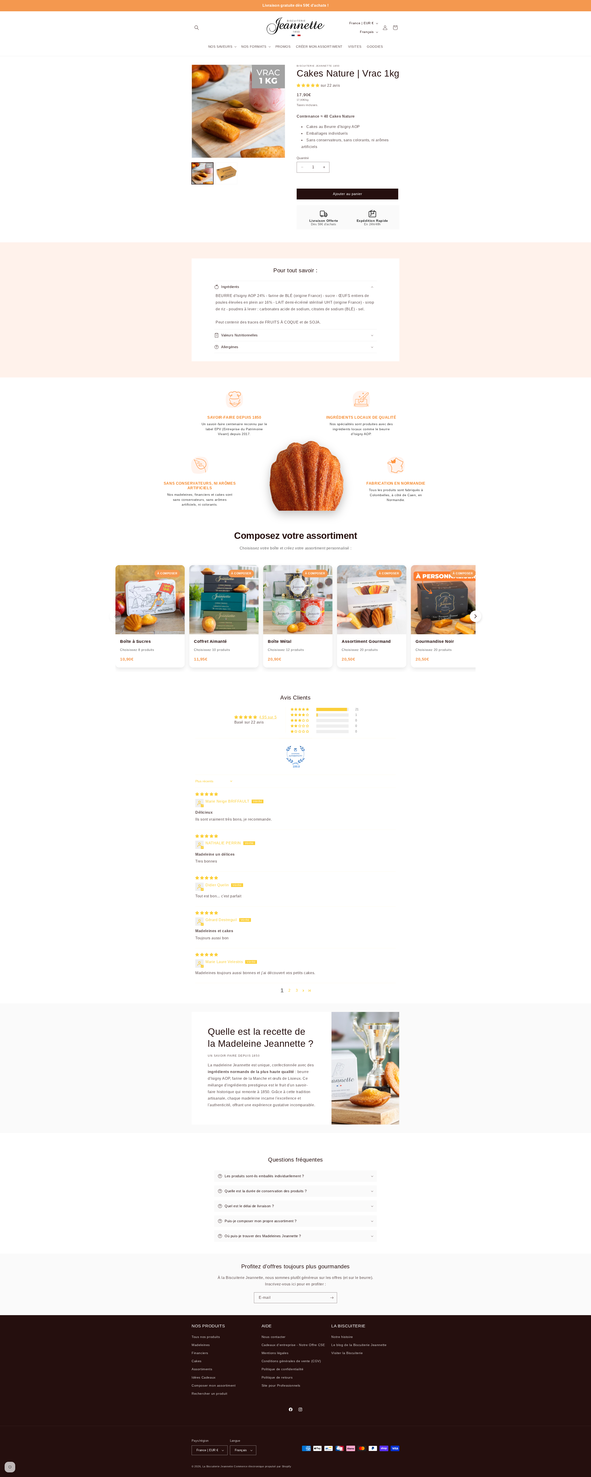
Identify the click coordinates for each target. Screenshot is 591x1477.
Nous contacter (274, 1337)
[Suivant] (475, 616)
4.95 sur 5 (268, 717)
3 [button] (297, 990)
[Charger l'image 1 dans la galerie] (202, 173)
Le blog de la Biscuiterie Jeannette (358, 1345)
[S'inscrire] (332, 1297)
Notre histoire (342, 1337)
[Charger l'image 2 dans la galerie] (226, 173)
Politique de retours (277, 1377)
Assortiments (202, 1369)
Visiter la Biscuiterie (347, 1353)
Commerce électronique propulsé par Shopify (262, 1466)
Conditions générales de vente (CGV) (291, 1361)
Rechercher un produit (209, 1393)
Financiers (200, 1353)
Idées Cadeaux (204, 1377)
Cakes (197, 1361)
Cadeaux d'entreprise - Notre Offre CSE (293, 1345)
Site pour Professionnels (281, 1385)
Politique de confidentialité (283, 1369)
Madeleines (201, 1345)
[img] (206, 794)
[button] (197, 28)
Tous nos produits (206, 1337)
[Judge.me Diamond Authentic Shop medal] (295, 755)
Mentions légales (275, 1353)
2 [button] (289, 990)
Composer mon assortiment (213, 1385)
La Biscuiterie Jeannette (217, 1466)
